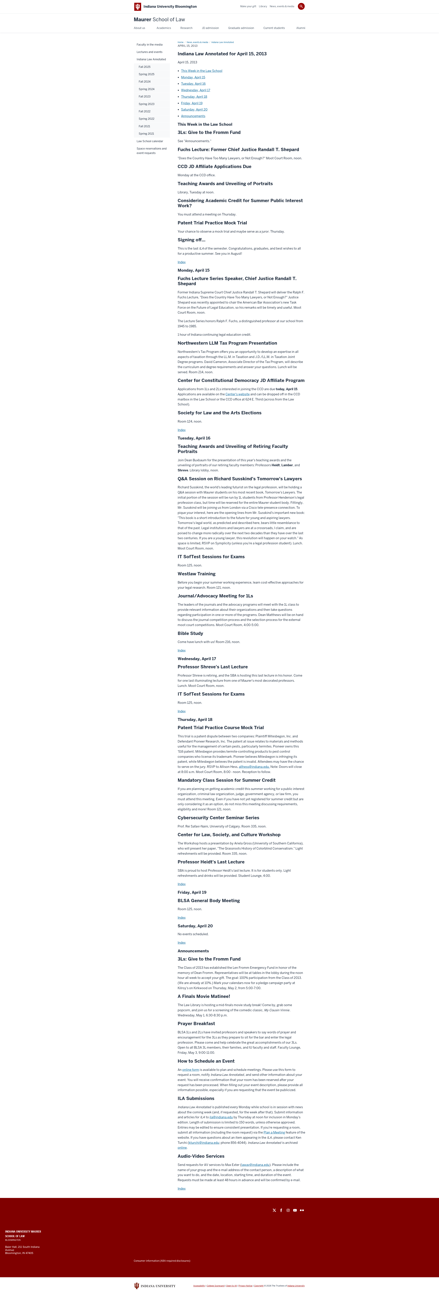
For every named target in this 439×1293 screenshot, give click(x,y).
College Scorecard (215, 1285)
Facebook (281, 1210)
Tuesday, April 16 (193, 84)
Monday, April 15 (193, 77)
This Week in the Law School (201, 71)
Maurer (159, 19)
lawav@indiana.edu (255, 1165)
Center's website (238, 394)
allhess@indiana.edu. (254, 767)
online (182, 1148)
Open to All (231, 1285)
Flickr (302, 1210)
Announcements (193, 116)
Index (182, 262)
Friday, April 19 (192, 103)
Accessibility (199, 1285)
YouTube (295, 1210)
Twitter (274, 1210)
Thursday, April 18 (194, 97)
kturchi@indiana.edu (204, 1143)
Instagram (288, 1210)
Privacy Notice (245, 1285)
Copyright (259, 1285)
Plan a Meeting (274, 1132)
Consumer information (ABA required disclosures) (162, 1260)
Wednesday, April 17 (195, 90)
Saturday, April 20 (194, 110)
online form (190, 1070)
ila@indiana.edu (221, 1117)
